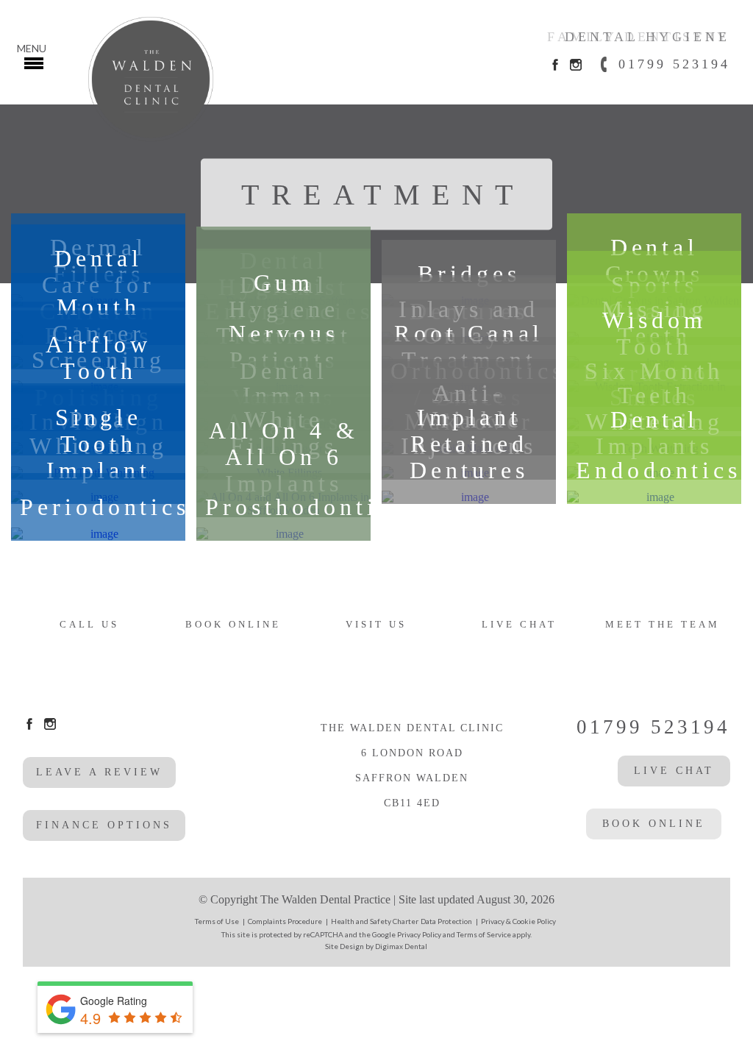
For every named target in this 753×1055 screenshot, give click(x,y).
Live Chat (519, 624)
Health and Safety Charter (374, 921)
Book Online (233, 624)
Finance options (104, 825)
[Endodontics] (654, 497)
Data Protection (446, 921)
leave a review (99, 772)
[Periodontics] (98, 534)
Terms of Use (217, 921)
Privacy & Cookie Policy (518, 921)
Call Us (89, 624)
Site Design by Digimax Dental (376, 946)
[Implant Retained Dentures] (469, 497)
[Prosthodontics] (283, 534)
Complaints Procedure (285, 921)
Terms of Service (484, 934)
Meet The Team (662, 624)
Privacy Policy (419, 934)
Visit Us (376, 624)
